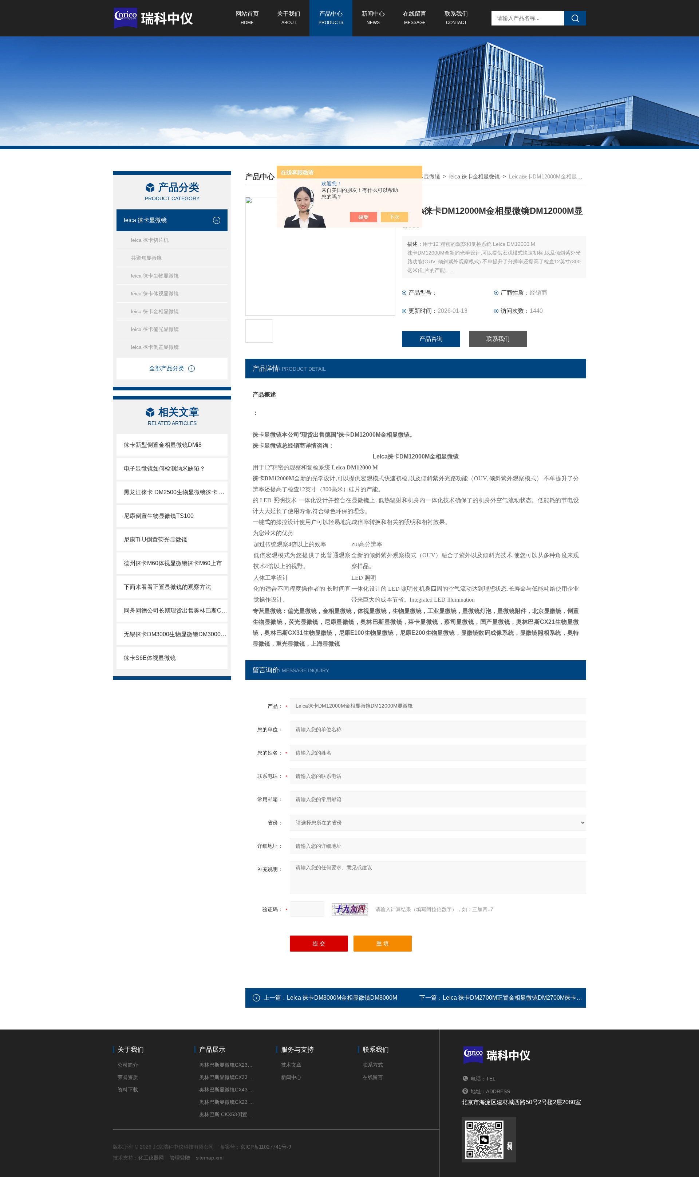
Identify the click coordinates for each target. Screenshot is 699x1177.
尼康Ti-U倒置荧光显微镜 (155, 539)
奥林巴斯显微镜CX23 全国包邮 (226, 1102)
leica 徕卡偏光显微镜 (155, 329)
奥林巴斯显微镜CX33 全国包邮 (226, 1077)
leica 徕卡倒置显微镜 (155, 347)
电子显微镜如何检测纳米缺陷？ (164, 468)
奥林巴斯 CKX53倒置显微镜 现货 (226, 1114)
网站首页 (247, 18)
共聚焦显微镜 (146, 258)
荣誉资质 (128, 1077)
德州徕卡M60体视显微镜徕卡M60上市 (173, 563)
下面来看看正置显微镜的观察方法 (167, 587)
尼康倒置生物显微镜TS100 (159, 516)
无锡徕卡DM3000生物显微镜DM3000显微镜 (176, 634)
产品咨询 (431, 339)
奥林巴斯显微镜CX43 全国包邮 (226, 1090)
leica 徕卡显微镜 (145, 220)
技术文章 (291, 1065)
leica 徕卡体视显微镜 (155, 293)
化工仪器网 (151, 1158)
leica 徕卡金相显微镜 (155, 311)
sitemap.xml (210, 1158)
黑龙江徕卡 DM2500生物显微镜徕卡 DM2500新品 (176, 492)
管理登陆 (180, 1158)
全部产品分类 (166, 368)
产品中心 (331, 18)
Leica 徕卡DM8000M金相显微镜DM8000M (342, 998)
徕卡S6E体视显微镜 (150, 658)
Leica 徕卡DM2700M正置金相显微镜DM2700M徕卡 (509, 998)
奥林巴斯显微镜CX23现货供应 (226, 1065)
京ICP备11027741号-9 (265, 1147)
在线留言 (414, 18)
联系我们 (456, 18)
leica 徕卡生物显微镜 (155, 276)
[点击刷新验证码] (350, 909)
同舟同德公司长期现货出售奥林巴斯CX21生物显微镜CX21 (176, 610)
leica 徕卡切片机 (150, 240)
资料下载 (128, 1090)
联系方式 (373, 1065)
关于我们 (288, 18)
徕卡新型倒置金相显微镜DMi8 (163, 445)
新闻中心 (373, 18)
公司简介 (128, 1065)
